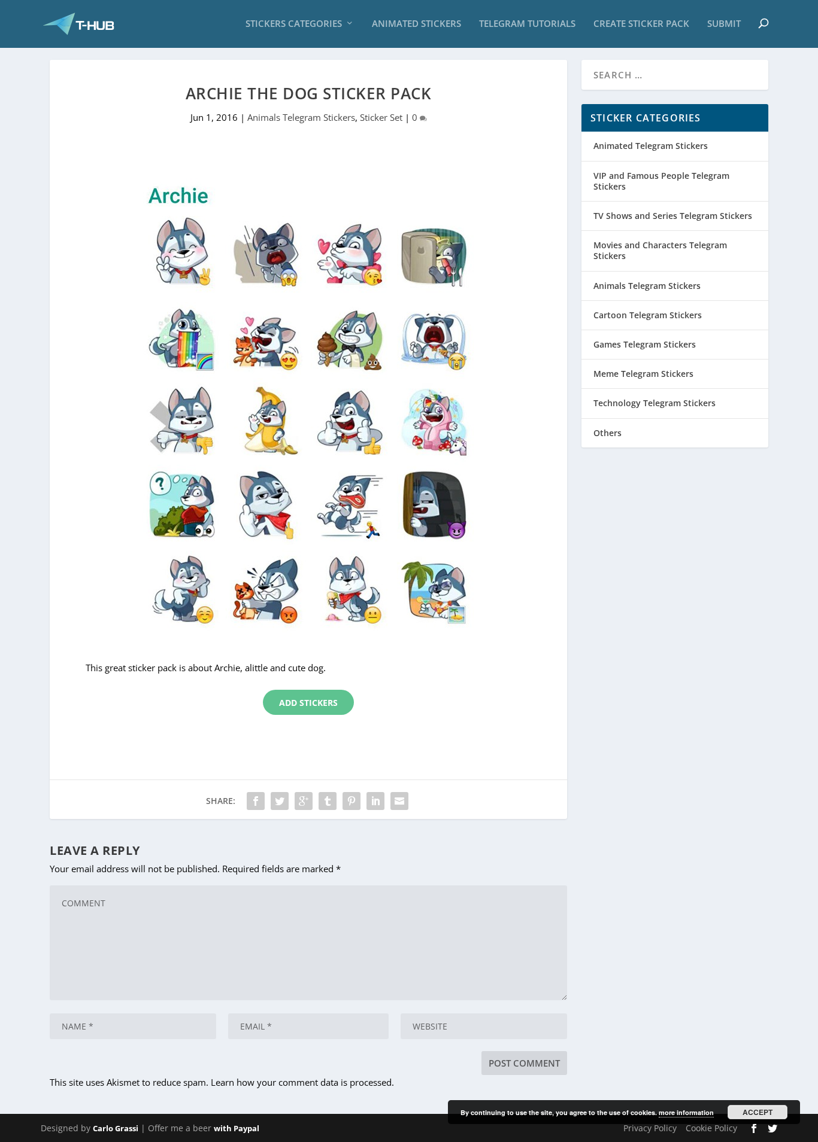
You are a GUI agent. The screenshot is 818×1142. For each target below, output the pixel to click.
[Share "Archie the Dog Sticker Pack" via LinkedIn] (375, 801)
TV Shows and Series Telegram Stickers (672, 215)
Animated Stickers (416, 24)
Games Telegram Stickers (644, 344)
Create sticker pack (641, 24)
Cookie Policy (711, 1128)
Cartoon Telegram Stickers (647, 315)
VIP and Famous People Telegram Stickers (661, 181)
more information (686, 1112)
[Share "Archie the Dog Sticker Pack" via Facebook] (256, 801)
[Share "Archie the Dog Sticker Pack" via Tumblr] (328, 801)
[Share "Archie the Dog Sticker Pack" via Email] (399, 801)
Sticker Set (381, 117)
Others (607, 432)
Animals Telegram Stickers (301, 117)
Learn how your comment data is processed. (302, 1082)
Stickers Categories (294, 24)
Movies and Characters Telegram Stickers (660, 250)
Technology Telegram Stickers (654, 403)
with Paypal (236, 1128)
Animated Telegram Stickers (650, 145)
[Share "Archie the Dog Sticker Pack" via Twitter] (280, 801)
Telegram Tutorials (527, 24)
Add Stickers (308, 702)
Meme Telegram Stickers (643, 373)
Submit (724, 24)
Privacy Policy (650, 1128)
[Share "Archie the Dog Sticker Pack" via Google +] (304, 801)
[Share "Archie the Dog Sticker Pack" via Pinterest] (351, 801)
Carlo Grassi (115, 1128)
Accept (757, 1112)
